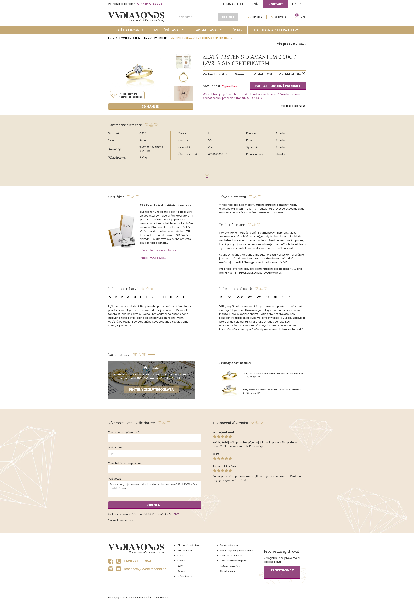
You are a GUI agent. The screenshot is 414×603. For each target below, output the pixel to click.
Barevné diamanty (208, 30)
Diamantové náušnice (231, 555)
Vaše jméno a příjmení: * (123, 432)
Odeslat (154, 505)
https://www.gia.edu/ (153, 258)
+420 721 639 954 (152, 4)
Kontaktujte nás (247, 98)
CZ (294, 4)
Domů (111, 38)
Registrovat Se (282, 572)
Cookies (181, 571)
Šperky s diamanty (230, 545)
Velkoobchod (184, 550)
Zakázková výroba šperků (233, 560)
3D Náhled (150, 106)
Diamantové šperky (129, 38)
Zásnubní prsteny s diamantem (236, 550)
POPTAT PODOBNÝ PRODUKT (278, 86)
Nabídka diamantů (129, 30)
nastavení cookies (160, 597)
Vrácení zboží (184, 576)
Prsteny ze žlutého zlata (151, 389)
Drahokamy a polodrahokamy (276, 30)
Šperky (237, 30)
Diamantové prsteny (155, 38)
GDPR (176, 514)
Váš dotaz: (114, 478)
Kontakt (276, 4)
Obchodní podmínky (188, 545)
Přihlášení (257, 16)
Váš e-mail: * (116, 447)
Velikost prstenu (291, 106)
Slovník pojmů (227, 571)
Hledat (228, 17)
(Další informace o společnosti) (159, 250)
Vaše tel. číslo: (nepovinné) (125, 463)
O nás (255, 4)
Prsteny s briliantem (230, 565)
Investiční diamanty (168, 30)
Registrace (280, 16)
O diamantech (232, 4)
